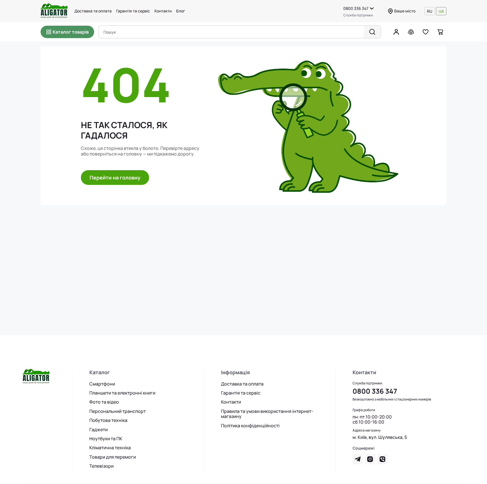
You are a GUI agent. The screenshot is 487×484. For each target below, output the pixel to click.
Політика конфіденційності (250, 425)
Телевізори (101, 465)
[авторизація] (396, 32)
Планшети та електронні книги (122, 392)
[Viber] (382, 459)
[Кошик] (440, 32)
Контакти (163, 11)
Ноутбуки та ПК (105, 438)
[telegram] (357, 459)
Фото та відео (104, 401)
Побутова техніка (108, 420)
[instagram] (370, 459)
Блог (180, 11)
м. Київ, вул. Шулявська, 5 (380, 437)
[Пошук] (372, 32)
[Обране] (425, 32)
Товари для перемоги (112, 456)
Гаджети (98, 429)
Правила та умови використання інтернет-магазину (267, 414)
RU (429, 11)
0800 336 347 (355, 8)
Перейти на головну (115, 177)
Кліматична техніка (110, 447)
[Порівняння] (411, 32)
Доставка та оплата (93, 11)
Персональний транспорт (117, 411)
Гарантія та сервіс (133, 11)
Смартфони (102, 383)
